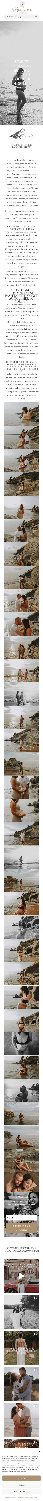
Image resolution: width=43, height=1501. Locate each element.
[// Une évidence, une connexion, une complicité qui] (21, 1384)
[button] (39, 1451)
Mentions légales (10, 1497)
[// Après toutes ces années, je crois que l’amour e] (21, 1348)
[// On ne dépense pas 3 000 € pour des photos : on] (21, 1276)
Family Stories (21, 87)
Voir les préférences (22, 1491)
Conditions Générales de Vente (27, 1497)
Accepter (21, 1478)
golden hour (15, 188)
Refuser (22, 1485)
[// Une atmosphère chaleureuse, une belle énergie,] (21, 1312)
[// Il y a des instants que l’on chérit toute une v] (21, 1420)
